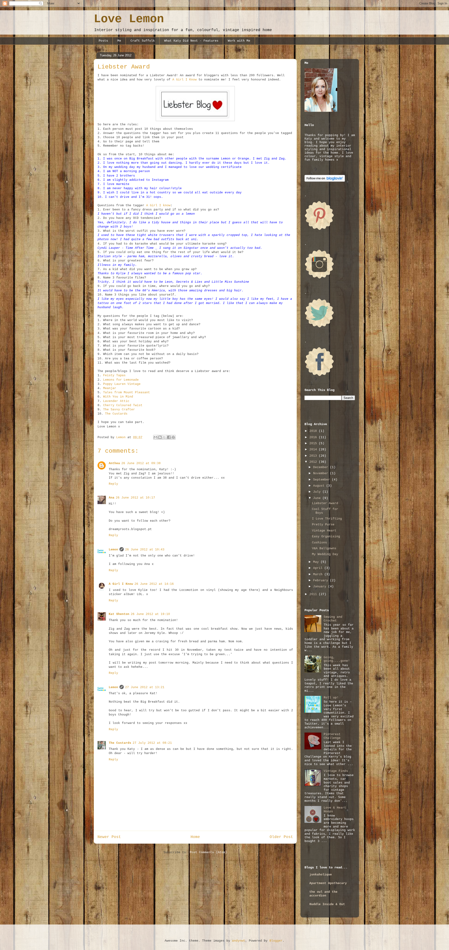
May (317, 562)
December (321, 467)
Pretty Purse (323, 524)
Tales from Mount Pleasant (126, 392)
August (319, 486)
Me (119, 41)
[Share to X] (164, 437)
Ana (111, 497)
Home (195, 837)
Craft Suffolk (142, 41)
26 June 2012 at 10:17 (135, 497)
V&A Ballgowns (324, 548)
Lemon (113, 549)
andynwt (238, 941)
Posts (103, 41)
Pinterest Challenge (332, 736)
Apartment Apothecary (328, 883)
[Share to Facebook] (169, 437)
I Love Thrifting (327, 518)
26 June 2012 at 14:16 (154, 584)
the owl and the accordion (323, 893)
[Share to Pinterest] (173, 437)
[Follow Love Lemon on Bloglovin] (324, 181)
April (318, 568)
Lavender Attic (116, 401)
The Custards (116, 413)
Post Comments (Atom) (208, 852)
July (317, 492)
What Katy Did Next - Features (191, 41)
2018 (314, 431)
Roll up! (331, 697)
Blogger (275, 941)
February (321, 580)
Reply (113, 484)
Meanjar (109, 388)
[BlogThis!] (160, 437)
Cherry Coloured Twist (122, 405)
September (322, 479)
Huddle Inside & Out (327, 904)
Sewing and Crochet (333, 618)
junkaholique (320, 874)
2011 (314, 594)
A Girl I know (158, 205)
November (321, 473)
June (317, 498)
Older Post (281, 837)
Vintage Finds (336, 771)
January (320, 586)
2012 (314, 462)
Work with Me (239, 41)
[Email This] (155, 437)
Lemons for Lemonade (121, 380)
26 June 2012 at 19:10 (150, 614)
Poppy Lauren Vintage (122, 384)
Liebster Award (325, 503)
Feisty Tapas (114, 375)
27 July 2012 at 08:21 (152, 743)
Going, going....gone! (337, 659)
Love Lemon (129, 19)
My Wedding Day (325, 554)
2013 (314, 456)
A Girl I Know (184, 79)
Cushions (319, 542)
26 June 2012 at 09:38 (141, 463)
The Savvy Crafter (119, 409)
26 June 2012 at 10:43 (144, 549)
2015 (314, 443)
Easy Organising (326, 536)
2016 (314, 437)
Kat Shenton (119, 614)
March (318, 574)
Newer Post (109, 837)
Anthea (114, 463)
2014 (314, 449)
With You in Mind (118, 396)
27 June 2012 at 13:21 (144, 687)
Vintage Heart (324, 530)
